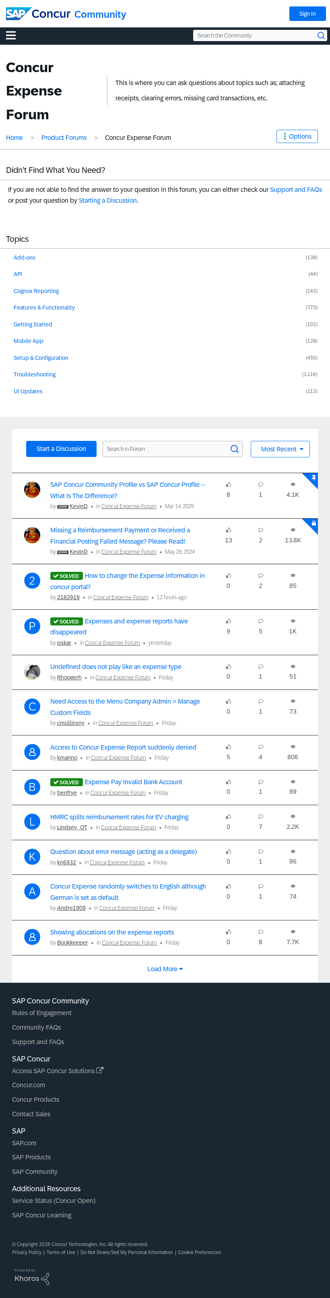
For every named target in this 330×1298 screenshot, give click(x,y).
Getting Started (33, 324)
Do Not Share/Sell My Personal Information (126, 1252)
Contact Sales (31, 1114)
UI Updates (28, 391)
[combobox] (260, 35)
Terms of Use (61, 1252)
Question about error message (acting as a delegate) (123, 851)
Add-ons (24, 257)
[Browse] (15, 35)
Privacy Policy (26, 1252)
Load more (162, 969)
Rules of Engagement (42, 1012)
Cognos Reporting (36, 291)
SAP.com (24, 1143)
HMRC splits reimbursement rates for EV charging (119, 817)
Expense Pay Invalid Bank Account (133, 782)
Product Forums (64, 137)
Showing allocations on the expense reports (112, 932)
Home (14, 137)
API (18, 274)
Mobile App (28, 341)
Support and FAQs (296, 189)
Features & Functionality (44, 307)
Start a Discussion (61, 448)
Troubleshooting (35, 374)
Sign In (307, 13)
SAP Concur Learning (41, 1215)
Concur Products (35, 1099)
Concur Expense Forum (129, 506)
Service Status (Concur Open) (53, 1200)
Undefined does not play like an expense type (116, 666)
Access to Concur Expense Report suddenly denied (123, 747)
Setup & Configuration (41, 358)
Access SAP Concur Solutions (54, 1070)
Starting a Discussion (108, 200)
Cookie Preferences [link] (199, 1252)
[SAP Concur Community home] (38, 13)
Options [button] (300, 136)
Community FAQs (36, 1027)
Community (100, 14)
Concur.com (28, 1085)
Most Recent (279, 449)
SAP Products (31, 1157)
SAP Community (35, 1171)
